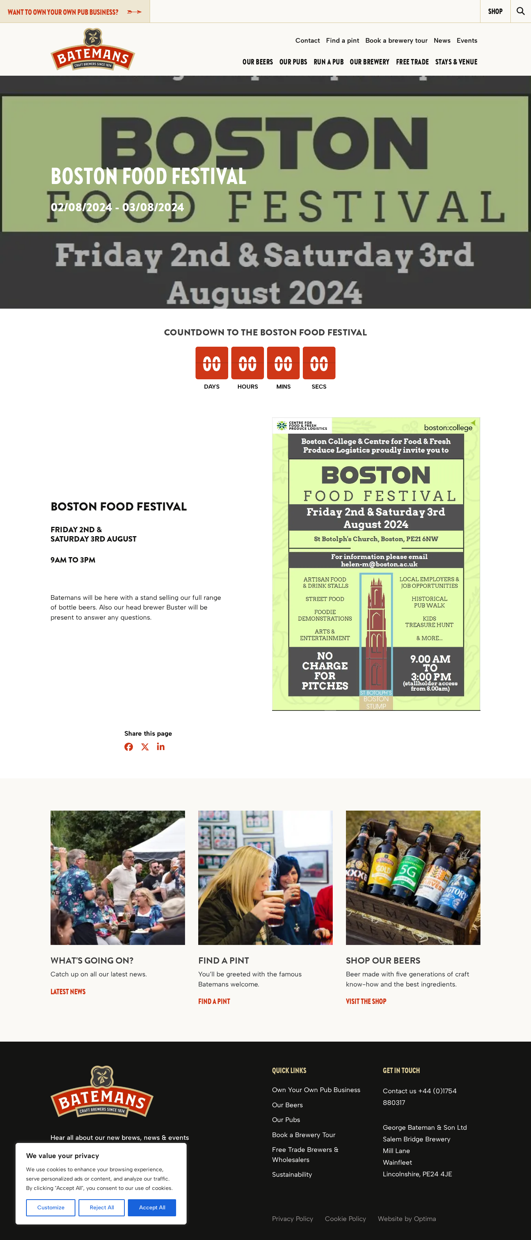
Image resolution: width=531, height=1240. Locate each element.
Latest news (68, 991)
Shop (495, 11)
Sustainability (292, 1174)
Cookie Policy (345, 1219)
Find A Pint (214, 1001)
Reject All (102, 1207)
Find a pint (342, 40)
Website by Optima (407, 1219)
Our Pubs (286, 1120)
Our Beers (287, 1105)
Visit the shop (366, 1001)
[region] (101, 1183)
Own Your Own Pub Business (316, 1090)
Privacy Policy (292, 1219)
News (442, 40)
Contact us (400, 1091)
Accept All (152, 1207)
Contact (307, 40)
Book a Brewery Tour (303, 1135)
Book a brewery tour (396, 40)
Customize (51, 1207)
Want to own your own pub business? (63, 12)
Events (467, 40)
